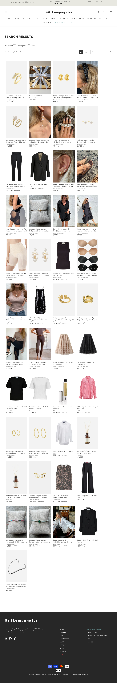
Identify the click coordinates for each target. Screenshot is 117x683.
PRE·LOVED (104, 18)
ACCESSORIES (50, 18)
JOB (88, 639)
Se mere (16, 92)
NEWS (17, 18)
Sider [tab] (35, 45)
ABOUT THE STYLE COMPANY (97, 636)
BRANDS (47, 22)
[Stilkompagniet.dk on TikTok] (14, 638)
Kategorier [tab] (24, 45)
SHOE (38, 18)
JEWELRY (91, 18)
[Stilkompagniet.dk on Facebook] (10, 638)
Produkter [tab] (10, 45)
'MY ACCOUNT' (92, 632)
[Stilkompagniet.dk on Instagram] (6, 638)
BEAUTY (64, 18)
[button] (81, 52)
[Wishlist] (105, 12)
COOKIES (90, 642)
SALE (9, 18)
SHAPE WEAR (77, 18)
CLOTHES (28, 18)
